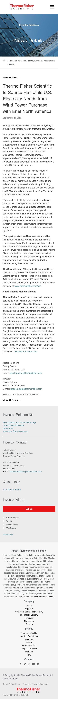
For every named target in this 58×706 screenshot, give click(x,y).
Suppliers (29, 608)
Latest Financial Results (13, 425)
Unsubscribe (8, 535)
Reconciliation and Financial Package (19, 422)
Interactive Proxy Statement (15, 431)
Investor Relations (18, 60)
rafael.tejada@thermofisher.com (26, 388)
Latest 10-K (8, 428)
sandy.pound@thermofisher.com (26, 373)
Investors (29, 617)
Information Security (29, 614)
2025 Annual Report (12, 489)
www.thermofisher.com (26, 351)
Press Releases (13, 517)
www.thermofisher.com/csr (27, 286)
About (29, 605)
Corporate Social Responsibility (29, 611)
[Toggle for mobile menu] (52, 7)
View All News (10, 77)
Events (9, 521)
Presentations (12, 524)
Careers (29, 624)
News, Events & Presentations (41, 60)
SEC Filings (11, 528)
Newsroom (29, 621)
